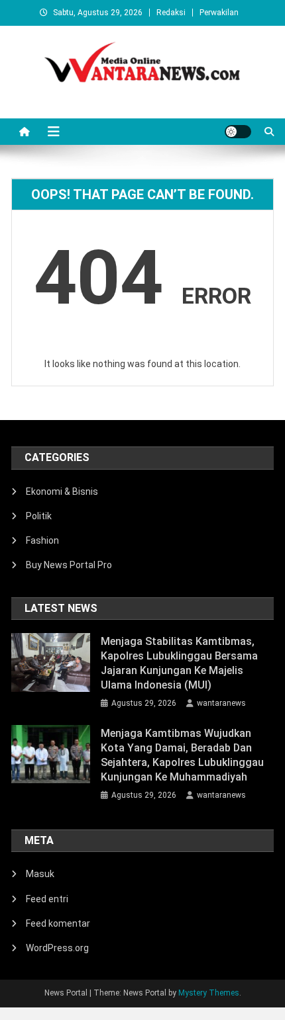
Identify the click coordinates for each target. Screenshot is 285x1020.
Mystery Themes (208, 993)
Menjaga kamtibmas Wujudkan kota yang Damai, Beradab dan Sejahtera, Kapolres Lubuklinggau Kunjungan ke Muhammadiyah (182, 755)
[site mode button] (238, 131)
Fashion (42, 540)
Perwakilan (219, 12)
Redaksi (171, 12)
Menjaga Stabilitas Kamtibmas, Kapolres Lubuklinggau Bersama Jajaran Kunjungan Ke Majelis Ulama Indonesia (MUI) (179, 663)
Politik (39, 516)
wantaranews (221, 703)
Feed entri (47, 899)
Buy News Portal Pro (69, 565)
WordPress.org (57, 948)
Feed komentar (58, 923)
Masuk (40, 874)
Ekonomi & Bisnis (62, 491)
